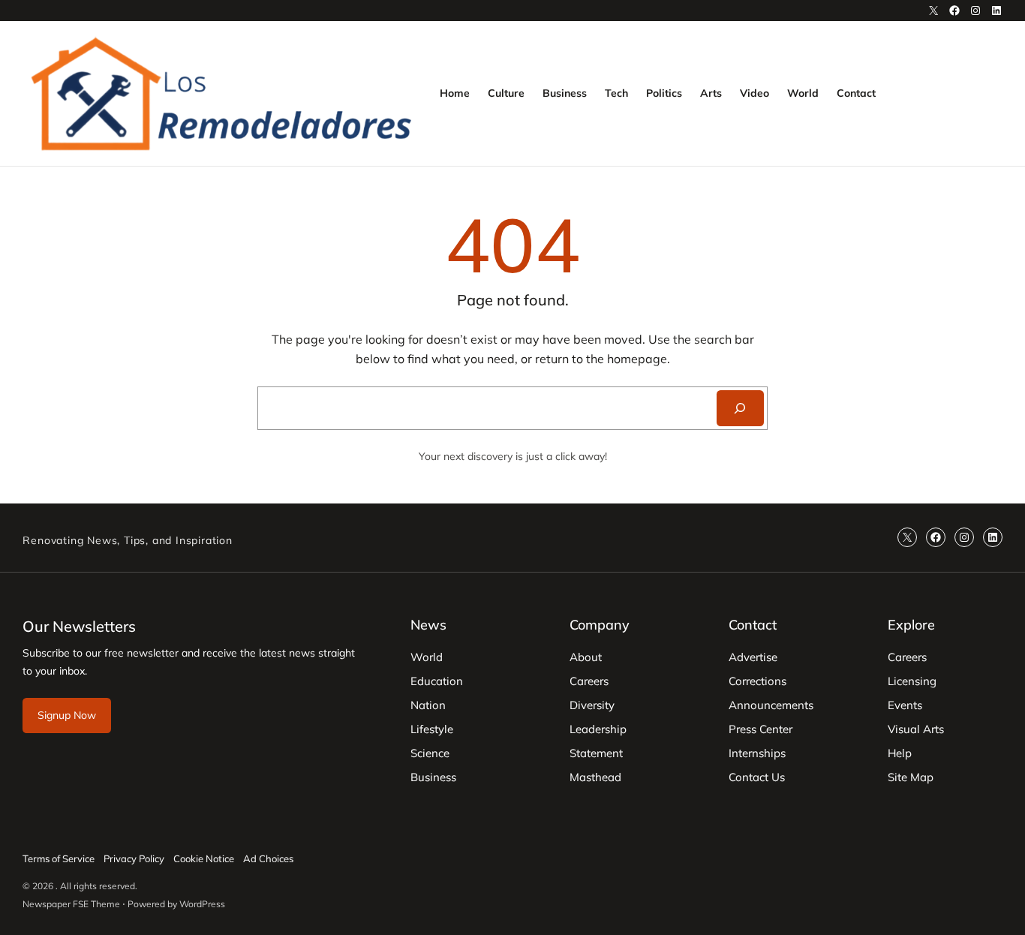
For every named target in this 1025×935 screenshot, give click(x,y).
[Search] (740, 408)
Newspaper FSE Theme (71, 903)
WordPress (202, 903)
